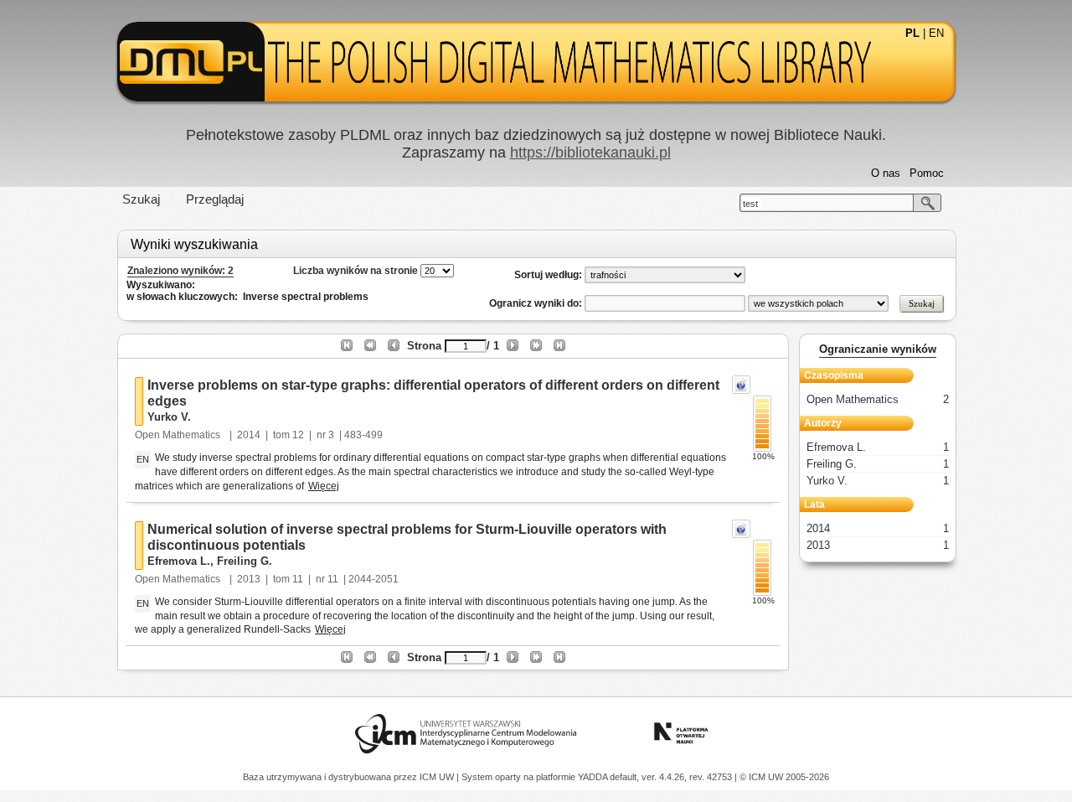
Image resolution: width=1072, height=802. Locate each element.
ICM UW (438, 777)
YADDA (594, 777)
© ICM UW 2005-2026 (784, 777)
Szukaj (141, 199)
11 (297, 579)
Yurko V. (169, 417)
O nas (885, 173)
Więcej (323, 486)
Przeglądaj (215, 199)
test (750, 204)
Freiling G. (244, 561)
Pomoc (927, 173)
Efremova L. (178, 561)
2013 (248, 579)
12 (298, 435)
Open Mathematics (179, 435)
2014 (248, 435)
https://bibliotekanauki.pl (590, 152)
